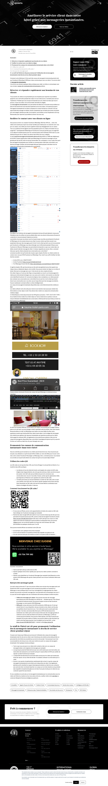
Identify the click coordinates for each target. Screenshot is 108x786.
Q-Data (57, 733)
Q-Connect (69, 736)
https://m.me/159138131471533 (22, 518)
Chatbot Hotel (40, 685)
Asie (26, 760)
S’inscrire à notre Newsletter (84, 136)
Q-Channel (58, 736)
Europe (27, 736)
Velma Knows (81, 738)
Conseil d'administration (93, 738)
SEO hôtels (83, 690)
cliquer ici (16, 522)
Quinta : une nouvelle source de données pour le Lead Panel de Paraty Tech (87, 89)
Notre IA (91, 745)
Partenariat (69, 690)
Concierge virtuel (93, 747)
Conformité (80, 747)
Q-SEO (68, 740)
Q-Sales (57, 738)
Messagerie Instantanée (17, 690)
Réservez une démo (84, 162)
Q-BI (56, 742)
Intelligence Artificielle (82, 685)
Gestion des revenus (68, 685)
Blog (79, 733)
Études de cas (81, 745)
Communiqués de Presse (82, 742)
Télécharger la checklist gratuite (85, 75)
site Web (54, 676)
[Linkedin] (93, 52)
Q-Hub (57, 744)
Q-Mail (68, 744)
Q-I (67, 733)
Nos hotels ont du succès (56, 690)
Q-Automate (69, 738)
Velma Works (81, 736)
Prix (76, 690)
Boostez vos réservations (85, 118)
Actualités (14, 685)
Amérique (27, 734)
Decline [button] (82, 782)
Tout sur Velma (63, 26)
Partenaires (92, 736)
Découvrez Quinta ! (42, 26)
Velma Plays (81, 740)
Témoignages (92, 733)
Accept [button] (76, 782)
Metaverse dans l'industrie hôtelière (37, 690)
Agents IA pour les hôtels (26, 685)
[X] (96, 52)
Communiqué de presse (53, 685)
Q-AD (67, 742)
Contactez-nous (81, 711)
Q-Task (57, 740)
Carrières (91, 741)
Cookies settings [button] (68, 782)
